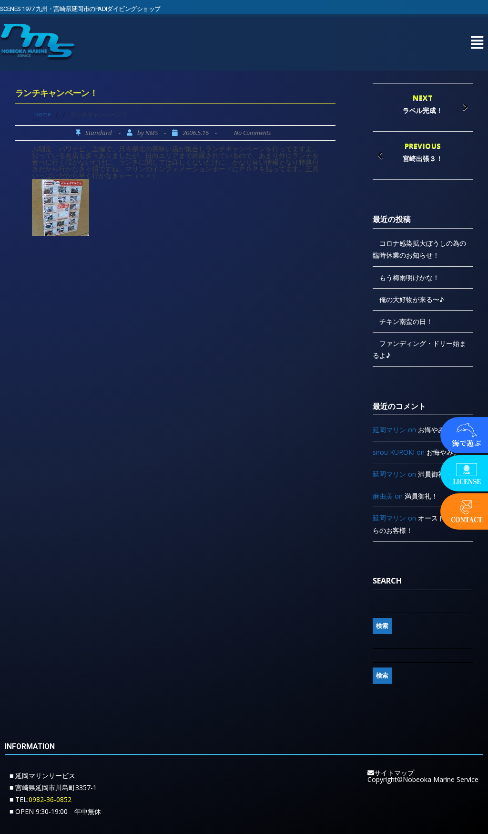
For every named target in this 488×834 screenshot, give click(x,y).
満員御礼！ (434, 474)
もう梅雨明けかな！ (409, 277)
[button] (477, 42)
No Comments (252, 133)
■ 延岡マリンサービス (42, 775)
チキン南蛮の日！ (406, 321)
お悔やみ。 (434, 429)
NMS (151, 133)
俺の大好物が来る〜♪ (411, 299)
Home (42, 114)
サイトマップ (394, 772)
